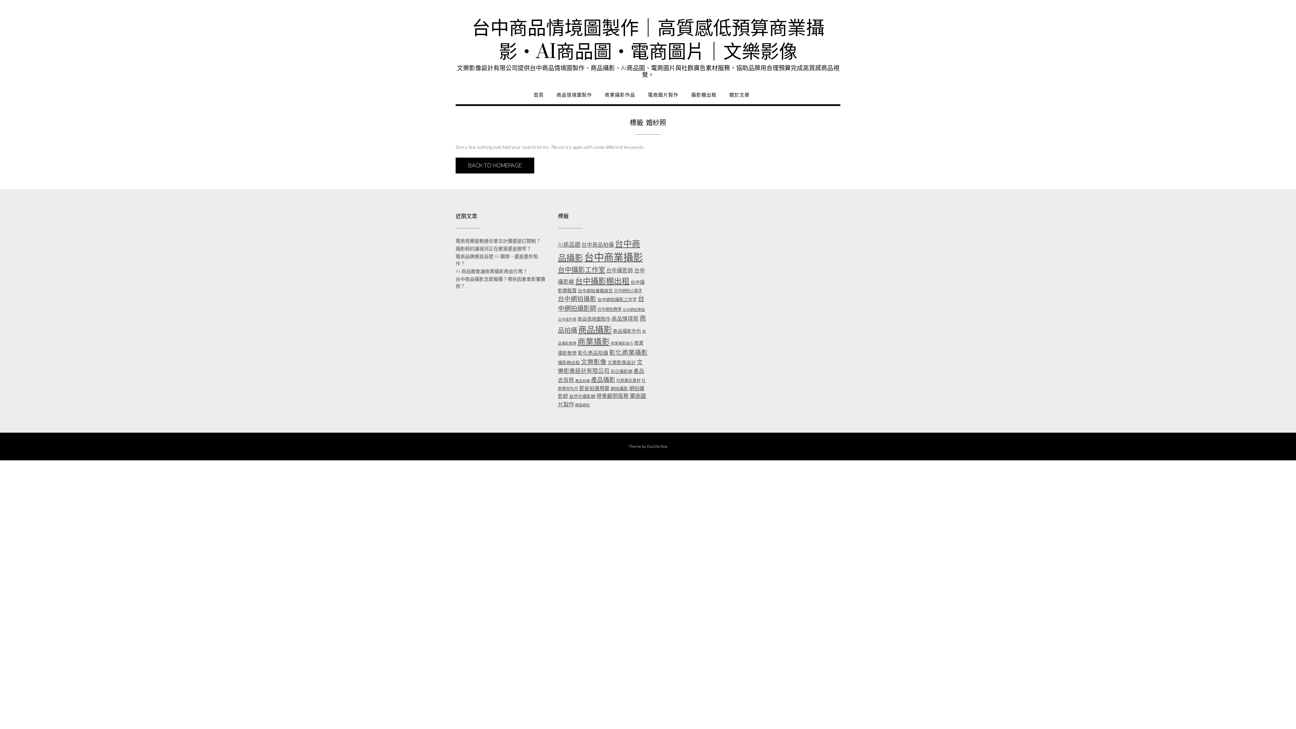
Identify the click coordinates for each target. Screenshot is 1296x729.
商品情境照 (625, 319)
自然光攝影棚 (582, 396)
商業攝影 (593, 341)
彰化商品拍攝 (593, 353)
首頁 (539, 95)
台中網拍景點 (634, 309)
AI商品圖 (569, 244)
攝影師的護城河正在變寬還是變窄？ (493, 248)
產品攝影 (603, 379)
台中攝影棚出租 (602, 281)
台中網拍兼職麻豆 (595, 290)
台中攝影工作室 (581, 270)
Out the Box (657, 446)
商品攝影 (595, 329)
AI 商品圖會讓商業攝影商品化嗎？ (492, 271)
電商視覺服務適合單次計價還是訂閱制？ (498, 241)
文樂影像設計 (622, 362)
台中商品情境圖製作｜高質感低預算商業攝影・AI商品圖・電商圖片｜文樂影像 (648, 40)
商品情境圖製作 (574, 95)
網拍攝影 (619, 388)
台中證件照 (567, 319)
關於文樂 (739, 95)
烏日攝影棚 (621, 371)
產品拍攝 (582, 380)
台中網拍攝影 (577, 298)
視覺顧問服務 (612, 396)
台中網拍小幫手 (628, 290)
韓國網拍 (582, 405)
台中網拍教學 (609, 309)
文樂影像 (593, 362)
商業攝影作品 (620, 95)
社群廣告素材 (628, 380)
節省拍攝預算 (594, 388)
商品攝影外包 (627, 331)
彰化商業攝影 (628, 352)
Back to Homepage (495, 165)
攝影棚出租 (704, 95)
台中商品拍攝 (598, 245)
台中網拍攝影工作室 (617, 299)
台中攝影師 (619, 270)
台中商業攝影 (613, 257)
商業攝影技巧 (622, 343)
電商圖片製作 (663, 95)
